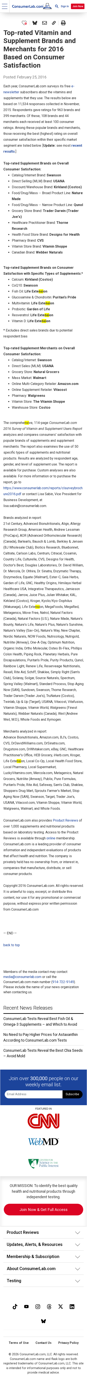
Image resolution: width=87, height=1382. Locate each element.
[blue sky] (43, 1320)
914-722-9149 (63, 982)
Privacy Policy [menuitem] (68, 1343)
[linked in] (72, 1306)
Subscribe (72, 1094)
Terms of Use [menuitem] (19, 1343)
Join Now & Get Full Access (43, 1209)
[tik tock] (15, 1306)
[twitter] (60, 1306)
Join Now (77, 6)
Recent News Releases (28, 1008)
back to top (11, 945)
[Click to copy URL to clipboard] (53, 23)
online (50, 838)
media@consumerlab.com (22, 977)
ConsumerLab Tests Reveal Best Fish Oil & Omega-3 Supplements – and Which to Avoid (40, 1021)
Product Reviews (65, 820)
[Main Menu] (5, 6)
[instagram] (37, 1306)
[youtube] (26, 1306)
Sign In (65, 6)
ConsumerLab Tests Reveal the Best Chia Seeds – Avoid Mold (43, 1053)
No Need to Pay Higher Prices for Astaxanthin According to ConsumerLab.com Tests (40, 1037)
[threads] (49, 1306)
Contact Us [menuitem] (43, 1343)
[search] (56, 6)
